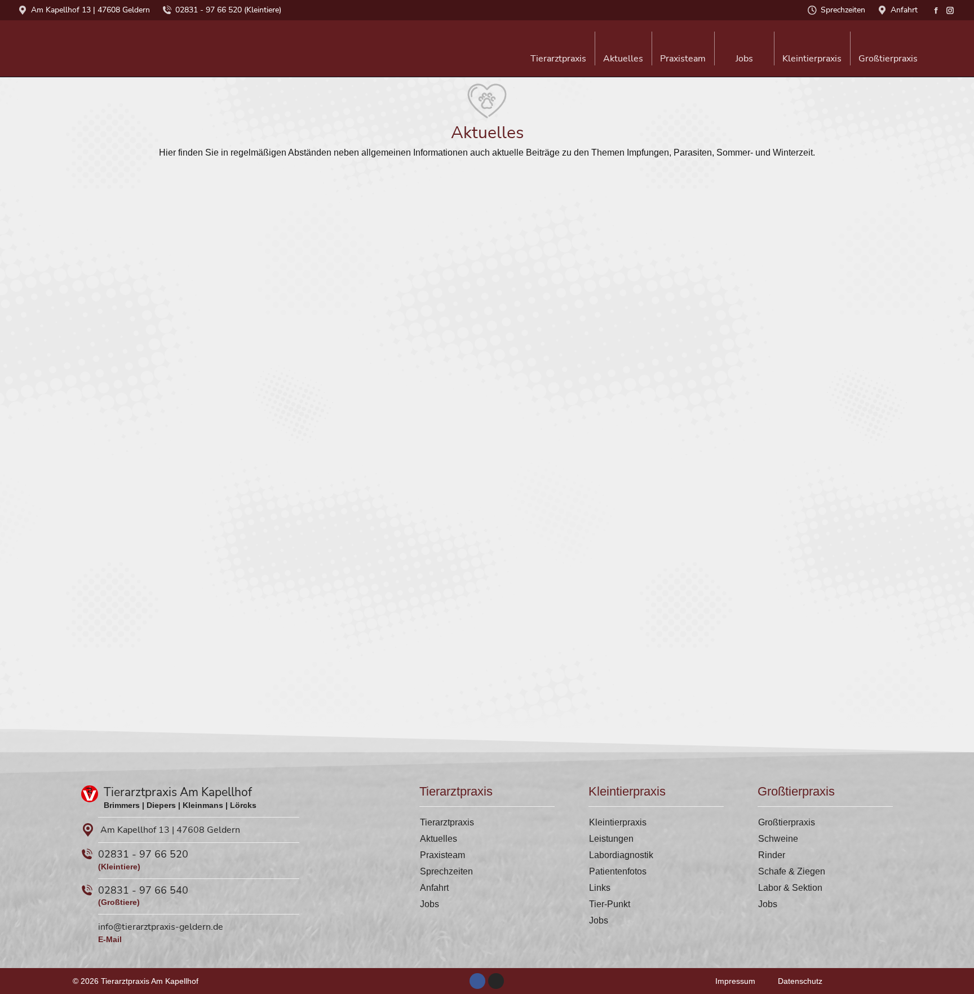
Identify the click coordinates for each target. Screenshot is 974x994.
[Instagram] (496, 981)
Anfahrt (904, 10)
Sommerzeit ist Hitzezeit (433, 341)
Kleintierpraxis (618, 822)
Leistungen (611, 838)
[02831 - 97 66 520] (86, 854)
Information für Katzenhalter (204, 341)
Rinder (771, 855)
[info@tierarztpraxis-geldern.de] (86, 925)
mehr (150, 391)
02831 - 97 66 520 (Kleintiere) (228, 10)
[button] (793, 19)
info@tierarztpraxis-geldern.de (160, 927)
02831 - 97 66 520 (143, 854)
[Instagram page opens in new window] (950, 10)
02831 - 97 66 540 (143, 890)
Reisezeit (160, 592)
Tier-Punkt (609, 904)
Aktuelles (438, 838)
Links (599, 888)
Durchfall (638, 592)
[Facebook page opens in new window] (936, 10)
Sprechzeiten (843, 10)
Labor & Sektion (790, 888)
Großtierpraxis (786, 822)
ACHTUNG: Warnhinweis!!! (679, 341)
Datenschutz (800, 981)
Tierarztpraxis (447, 822)
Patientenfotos (618, 871)
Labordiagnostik (621, 855)
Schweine (778, 838)
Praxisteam (442, 855)
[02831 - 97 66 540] (86, 890)
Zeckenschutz (409, 592)
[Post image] (248, 246)
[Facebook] (477, 981)
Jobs (429, 904)
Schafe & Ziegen (791, 871)
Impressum (735, 981)
